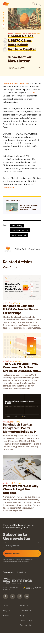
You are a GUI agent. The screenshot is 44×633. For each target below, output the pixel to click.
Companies (8, 572)
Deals (5, 606)
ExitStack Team (13, 303)
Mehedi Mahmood (14, 361)
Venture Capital (19, 235)
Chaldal (31, 92)
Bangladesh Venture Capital (15, 83)
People (6, 615)
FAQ (22, 615)
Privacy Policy (26, 620)
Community (25, 611)
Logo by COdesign (17, 583)
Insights (6, 611)
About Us (24, 606)
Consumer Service (20, 230)
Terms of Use (26, 625)
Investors (21, 572)
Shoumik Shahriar (13, 483)
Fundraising (17, 225)
